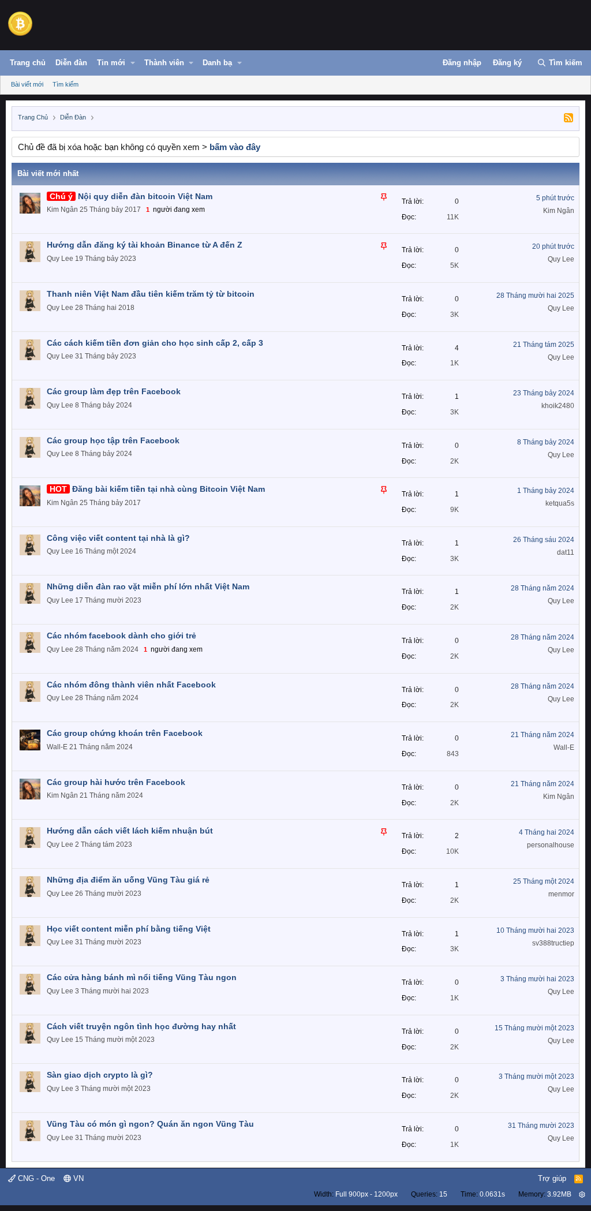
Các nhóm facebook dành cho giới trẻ (121, 635)
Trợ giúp (552, 1178)
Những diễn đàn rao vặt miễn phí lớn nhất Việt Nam (148, 586)
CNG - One (35, 1178)
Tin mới (111, 62)
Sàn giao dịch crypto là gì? (100, 1074)
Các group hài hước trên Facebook (116, 782)
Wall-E (57, 747)
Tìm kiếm (65, 84)
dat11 (565, 552)
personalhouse (550, 845)
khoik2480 (557, 406)
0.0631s (492, 1194)
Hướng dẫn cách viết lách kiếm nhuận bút (130, 830)
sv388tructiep (553, 943)
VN (77, 1178)
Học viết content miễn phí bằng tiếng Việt (129, 928)
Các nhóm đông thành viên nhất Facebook (131, 684)
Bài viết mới (27, 84)
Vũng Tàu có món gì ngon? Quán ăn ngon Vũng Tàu (150, 1123)
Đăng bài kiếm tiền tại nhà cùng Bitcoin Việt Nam (168, 489)
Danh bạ (217, 62)
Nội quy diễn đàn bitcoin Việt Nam (145, 196)
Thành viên (164, 62)
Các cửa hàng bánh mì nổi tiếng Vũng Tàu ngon (142, 977)
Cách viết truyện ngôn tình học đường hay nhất (141, 1026)
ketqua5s (559, 503)
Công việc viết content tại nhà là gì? (118, 538)
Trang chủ (28, 62)
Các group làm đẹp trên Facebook (114, 391)
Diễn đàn (71, 62)
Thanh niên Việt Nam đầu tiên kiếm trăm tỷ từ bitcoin (151, 293)
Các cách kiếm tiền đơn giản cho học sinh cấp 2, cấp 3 (155, 342)
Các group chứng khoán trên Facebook (125, 733)
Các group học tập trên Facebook (113, 440)
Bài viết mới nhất (47, 173)
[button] (132, 63)
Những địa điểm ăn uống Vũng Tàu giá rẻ (128, 879)
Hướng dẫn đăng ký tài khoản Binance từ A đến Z (144, 244)
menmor (561, 894)
